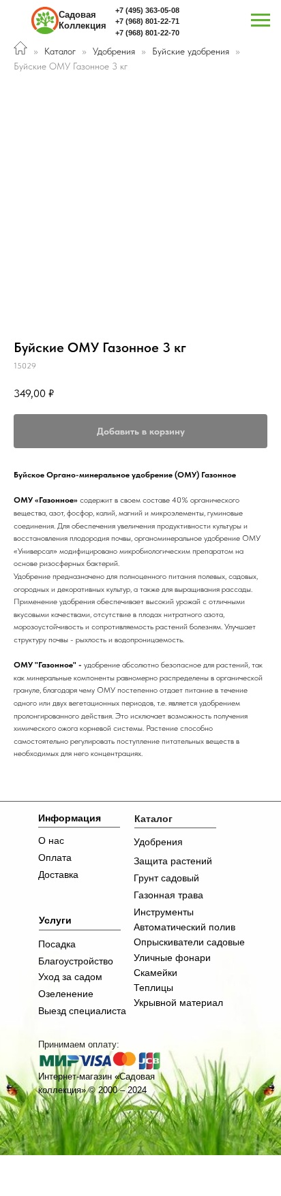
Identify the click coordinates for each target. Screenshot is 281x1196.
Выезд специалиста (82, 1010)
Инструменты (164, 912)
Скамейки (155, 972)
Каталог (60, 51)
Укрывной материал (178, 1002)
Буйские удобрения (192, 51)
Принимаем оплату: (78, 1044)
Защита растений (173, 860)
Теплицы (153, 987)
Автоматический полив (184, 927)
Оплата (55, 857)
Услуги (55, 920)
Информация (69, 818)
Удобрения (114, 51)
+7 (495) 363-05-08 (147, 10)
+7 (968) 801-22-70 (147, 33)
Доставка (58, 874)
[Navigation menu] (260, 20)
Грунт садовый (166, 877)
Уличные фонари (172, 957)
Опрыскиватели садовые (189, 942)
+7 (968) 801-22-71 (147, 21)
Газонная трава (168, 895)
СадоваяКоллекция (82, 20)
